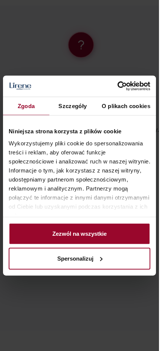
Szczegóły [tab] (72, 105)
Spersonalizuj (75, 258)
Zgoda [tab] (26, 105)
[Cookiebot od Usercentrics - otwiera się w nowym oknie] (117, 86)
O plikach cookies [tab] (126, 105)
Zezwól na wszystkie (79, 233)
